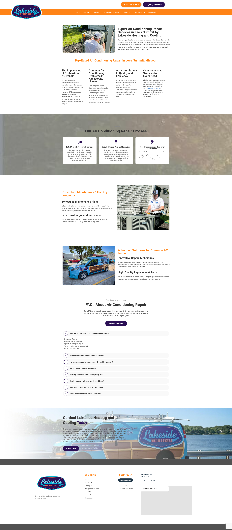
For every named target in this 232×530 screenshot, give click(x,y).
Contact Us (152, 12)
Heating (86, 12)
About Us (127, 12)
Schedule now (71, 448)
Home (78, 12)
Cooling (96, 12)
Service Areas (140, 12)
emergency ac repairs (153, 88)
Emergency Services (111, 12)
